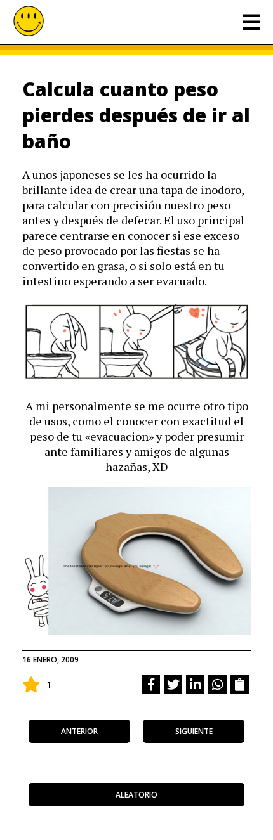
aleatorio (136, 794)
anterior (79, 731)
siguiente (194, 731)
